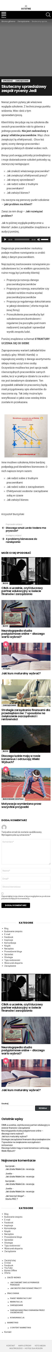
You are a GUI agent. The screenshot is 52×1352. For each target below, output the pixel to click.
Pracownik (13, 1293)
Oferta (7, 1273)
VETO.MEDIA (40, 1346)
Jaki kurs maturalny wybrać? (21, 673)
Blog (5, 583)
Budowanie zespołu (13, 799)
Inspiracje (8, 940)
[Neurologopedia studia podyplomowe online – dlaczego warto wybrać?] (26, 613)
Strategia (8, 957)
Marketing (12, 1322)
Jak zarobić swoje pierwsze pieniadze (24, 1283)
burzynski (9, 1166)
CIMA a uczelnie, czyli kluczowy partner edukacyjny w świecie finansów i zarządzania (22, 591)
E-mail (7, 934)
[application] (26, 239)
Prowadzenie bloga (13, 951)
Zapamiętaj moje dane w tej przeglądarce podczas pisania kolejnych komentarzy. (25, 897)
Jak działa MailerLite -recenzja (19, 1169)
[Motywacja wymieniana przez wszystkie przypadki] (26, 784)
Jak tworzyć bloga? (14, 1196)
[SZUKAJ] (48, 14)
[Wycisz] (38, 239)
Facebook (8, 937)
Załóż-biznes (14, 1277)
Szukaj (4, 1103)
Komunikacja (10, 943)
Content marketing (20, 1327)
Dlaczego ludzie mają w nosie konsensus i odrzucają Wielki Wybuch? (20, 759)
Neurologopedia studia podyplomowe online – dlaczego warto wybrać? (22, 634)
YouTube (8, 1268)
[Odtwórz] (5, 239)
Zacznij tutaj (10, 1260)
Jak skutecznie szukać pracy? (26, 1288)
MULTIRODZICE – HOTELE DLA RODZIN (26, 1348)
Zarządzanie (9, 705)
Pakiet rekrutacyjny (21, 1298)
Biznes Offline (10, 1270)
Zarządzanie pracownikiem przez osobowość (27, 1311)
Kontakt (7, 1332)
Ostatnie (26, 9)
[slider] (45, 239)
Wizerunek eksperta (13, 963)
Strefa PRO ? (11, 1199)
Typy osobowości (12, 960)
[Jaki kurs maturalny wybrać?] (26, 656)
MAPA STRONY (24, 1346)
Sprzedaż (8, 954)
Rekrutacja (16, 1301)
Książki (6, 668)
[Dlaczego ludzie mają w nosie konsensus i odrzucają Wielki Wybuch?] (26, 739)
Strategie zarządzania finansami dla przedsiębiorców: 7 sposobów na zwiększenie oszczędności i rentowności (25, 714)
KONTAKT (10, 1346)
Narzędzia (9, 948)
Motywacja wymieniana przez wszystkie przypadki (21, 805)
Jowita (8, 1173)
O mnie (7, 1263)
